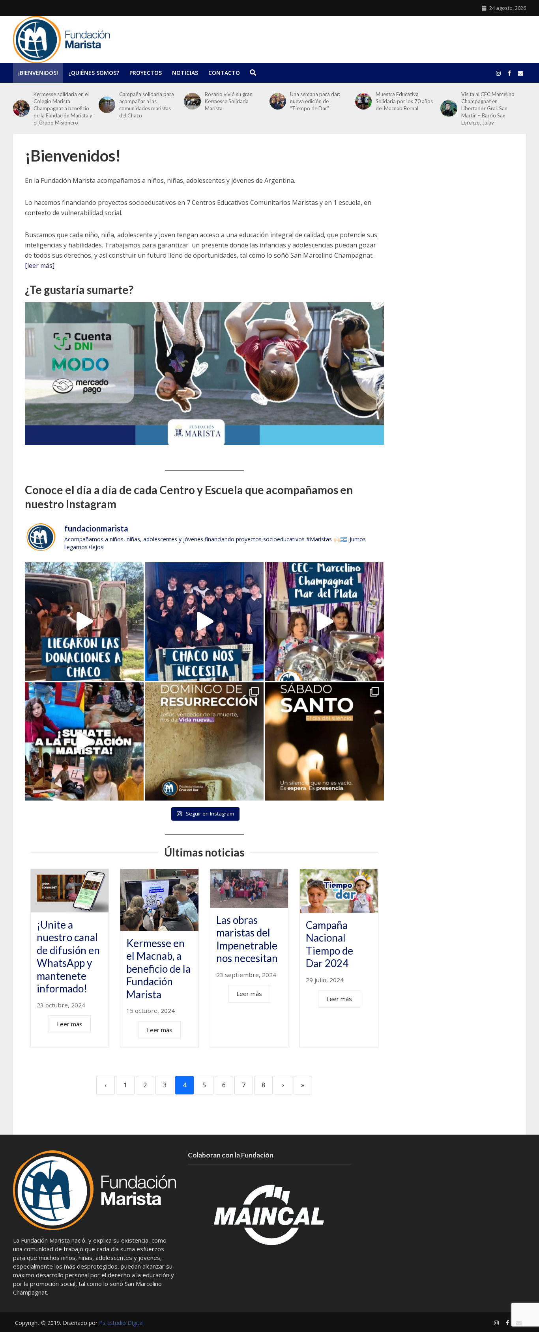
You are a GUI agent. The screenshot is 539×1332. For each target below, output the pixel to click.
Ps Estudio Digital (121, 1322)
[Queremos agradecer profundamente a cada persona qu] (204, 621)
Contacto (224, 72)
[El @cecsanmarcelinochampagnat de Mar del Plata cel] (324, 621)
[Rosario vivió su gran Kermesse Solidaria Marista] (192, 101)
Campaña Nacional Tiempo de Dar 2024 (329, 944)
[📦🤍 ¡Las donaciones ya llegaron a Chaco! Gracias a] (84, 621)
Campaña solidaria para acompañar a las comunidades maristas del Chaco (146, 105)
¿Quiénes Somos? (93, 72)
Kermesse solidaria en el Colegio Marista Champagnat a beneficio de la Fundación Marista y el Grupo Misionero (63, 108)
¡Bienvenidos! (38, 72)
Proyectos (145, 72)
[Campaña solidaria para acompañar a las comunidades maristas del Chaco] (107, 105)
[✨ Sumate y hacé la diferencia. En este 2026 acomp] (84, 741)
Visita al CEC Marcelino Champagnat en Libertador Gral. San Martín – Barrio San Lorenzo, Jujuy (488, 108)
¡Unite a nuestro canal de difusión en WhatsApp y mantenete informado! (68, 956)
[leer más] (39, 265)
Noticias (185, 72)
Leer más (69, 1024)
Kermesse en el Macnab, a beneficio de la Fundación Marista (158, 969)
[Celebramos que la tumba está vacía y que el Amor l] (204, 741)
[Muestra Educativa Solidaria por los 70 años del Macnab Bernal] (363, 101)
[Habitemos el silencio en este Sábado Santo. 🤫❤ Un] (324, 741)
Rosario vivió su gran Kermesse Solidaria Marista (229, 101)
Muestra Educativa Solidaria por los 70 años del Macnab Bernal (404, 101)
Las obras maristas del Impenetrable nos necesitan (247, 939)
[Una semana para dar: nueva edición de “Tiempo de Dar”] (278, 101)
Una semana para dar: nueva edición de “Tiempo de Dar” (315, 101)
